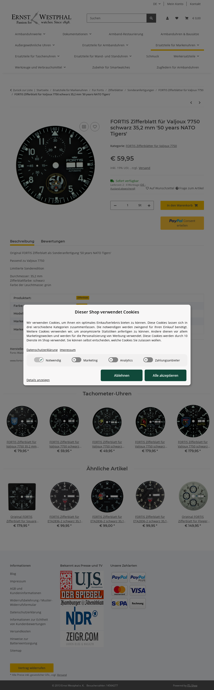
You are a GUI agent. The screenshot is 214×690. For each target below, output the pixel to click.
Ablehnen (121, 375)
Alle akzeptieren (165, 375)
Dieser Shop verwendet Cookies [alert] (107, 312)
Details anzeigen (38, 380)
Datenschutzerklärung (42, 350)
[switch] (39, 359)
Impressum (68, 350)
